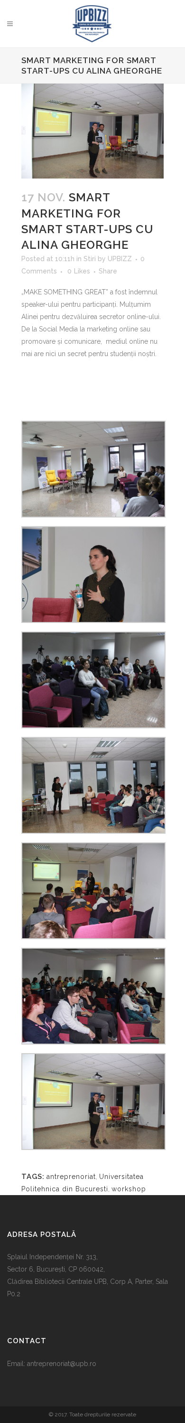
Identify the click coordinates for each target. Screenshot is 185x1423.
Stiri (89, 259)
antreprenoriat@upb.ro (61, 1363)
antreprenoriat (71, 1176)
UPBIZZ (120, 259)
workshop (128, 1189)
